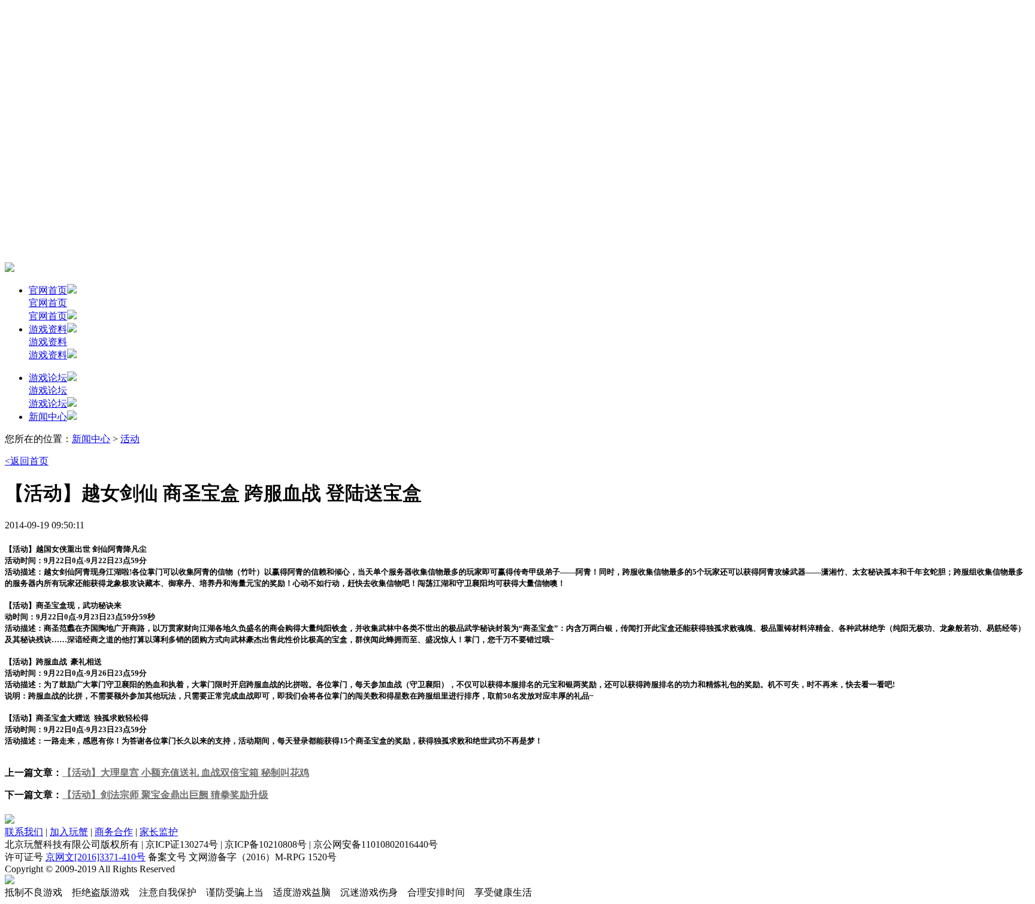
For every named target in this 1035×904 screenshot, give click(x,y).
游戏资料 (48, 329)
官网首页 (48, 290)
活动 (130, 439)
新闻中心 (48, 417)
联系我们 (24, 832)
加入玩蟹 (69, 832)
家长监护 (159, 832)
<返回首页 (27, 461)
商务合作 (114, 832)
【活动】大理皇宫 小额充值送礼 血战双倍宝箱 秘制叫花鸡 (185, 772)
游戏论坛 (48, 378)
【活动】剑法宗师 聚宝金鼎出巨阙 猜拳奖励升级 (165, 795)
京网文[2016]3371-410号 (96, 857)
